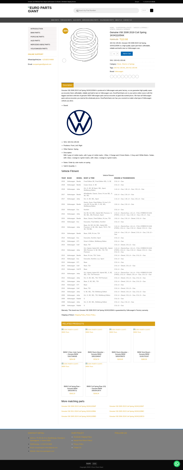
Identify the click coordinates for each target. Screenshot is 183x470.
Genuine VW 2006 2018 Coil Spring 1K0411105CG (127, 416)
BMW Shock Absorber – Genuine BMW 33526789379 (120, 354)
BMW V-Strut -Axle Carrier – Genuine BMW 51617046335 (72, 354)
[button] (177, 464)
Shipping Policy (80, 315)
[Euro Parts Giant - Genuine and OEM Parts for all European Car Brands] (44, 10)
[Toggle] (56, 29)
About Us (118, 20)
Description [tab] (67, 85)
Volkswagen (119, 71)
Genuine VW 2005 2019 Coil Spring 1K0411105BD (78, 416)
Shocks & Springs (140, 27)
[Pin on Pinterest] (122, 76)
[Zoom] (64, 60)
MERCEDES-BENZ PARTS (40, 44)
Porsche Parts (66, 20)
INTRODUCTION (37, 29)
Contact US (127, 20)
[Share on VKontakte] (126, 76)
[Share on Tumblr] (133, 76)
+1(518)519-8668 (48, 59)
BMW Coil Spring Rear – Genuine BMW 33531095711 (72, 388)
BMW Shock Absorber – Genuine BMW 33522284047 (96, 354)
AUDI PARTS (35, 41)
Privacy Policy (78, 444)
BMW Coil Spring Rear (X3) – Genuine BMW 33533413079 (96, 388)
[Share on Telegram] (137, 76)
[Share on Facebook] (111, 76)
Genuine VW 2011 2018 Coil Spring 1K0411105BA (78, 411)
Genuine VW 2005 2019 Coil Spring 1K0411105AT (127, 406)
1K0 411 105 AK (119, 68)
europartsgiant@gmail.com (42, 64)
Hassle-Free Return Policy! (82, 440)
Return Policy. (91, 315)
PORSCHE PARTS (37, 37)
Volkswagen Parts (107, 20)
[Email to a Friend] (119, 76)
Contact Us (77, 447)
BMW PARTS (35, 33)
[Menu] (29, 20)
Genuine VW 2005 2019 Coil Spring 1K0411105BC (127, 411)
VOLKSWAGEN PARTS (39, 48)
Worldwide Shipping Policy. (82, 437)
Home (112, 27)
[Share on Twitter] (115, 76)
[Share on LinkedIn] (129, 76)
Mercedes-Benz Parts (90, 20)
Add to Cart (127, 53)
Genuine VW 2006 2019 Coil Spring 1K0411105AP (78, 406)
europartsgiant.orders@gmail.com (46, 447)
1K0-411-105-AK (131, 68)
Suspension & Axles (123, 27)
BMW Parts (55, 20)
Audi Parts (77, 20)
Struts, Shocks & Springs (120, 29)
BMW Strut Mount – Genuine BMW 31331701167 (144, 354)
